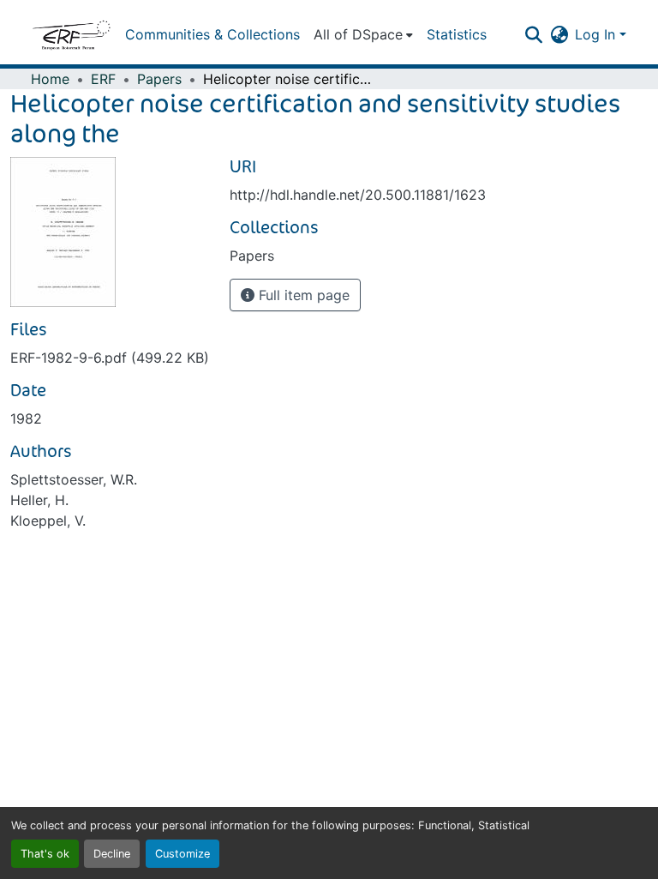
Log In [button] (597, 34)
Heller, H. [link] (39, 500)
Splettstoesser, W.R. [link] (73, 479)
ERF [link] (103, 78)
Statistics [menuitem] (457, 34)
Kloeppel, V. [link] (48, 520)
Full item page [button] (302, 295)
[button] (71, 34)
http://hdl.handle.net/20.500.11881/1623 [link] (358, 194)
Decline (111, 853)
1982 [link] (26, 418)
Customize (182, 853)
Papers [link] (159, 78)
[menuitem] (363, 34)
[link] (109, 357)
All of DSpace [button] (358, 34)
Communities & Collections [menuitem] (212, 34)
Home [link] (50, 78)
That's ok (45, 853)
